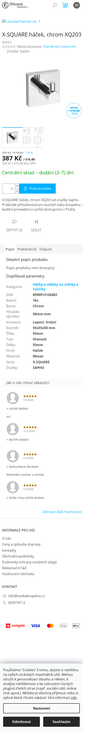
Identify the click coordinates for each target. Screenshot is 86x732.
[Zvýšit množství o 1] (17, 186)
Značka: (18, 51)
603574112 (16, 602)
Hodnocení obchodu (18, 574)
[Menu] (76, 5)
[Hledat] (55, 5)
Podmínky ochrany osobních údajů (29, 562)
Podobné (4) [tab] (27, 249)
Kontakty (9, 550)
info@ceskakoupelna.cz (26, 596)
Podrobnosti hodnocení (59, 46)
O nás (6, 538)
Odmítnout (21, 721)
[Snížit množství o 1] (17, 191)
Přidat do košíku (40, 188)
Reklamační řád (14, 568)
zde (74, 697)
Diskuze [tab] (45, 249)
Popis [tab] (10, 249)
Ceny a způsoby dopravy (21, 544)
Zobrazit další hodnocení (61, 511)
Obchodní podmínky (18, 556)
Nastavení (41, 708)
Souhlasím (61, 721)
